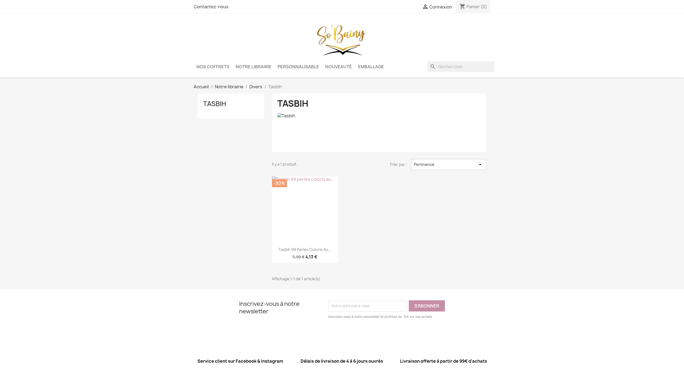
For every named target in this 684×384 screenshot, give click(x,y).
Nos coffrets (213, 67)
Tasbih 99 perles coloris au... (304, 249)
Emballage (371, 67)
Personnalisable (298, 67)
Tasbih (214, 103)
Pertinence (448, 164)
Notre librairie (253, 67)
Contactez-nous (211, 7)
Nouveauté (338, 67)
